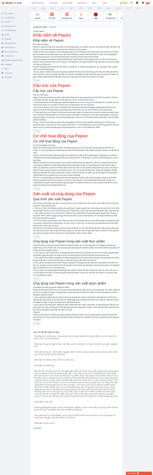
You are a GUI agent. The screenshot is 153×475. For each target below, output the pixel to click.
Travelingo (8, 64)
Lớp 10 (118, 8)
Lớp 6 (81, 8)
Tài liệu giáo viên (9, 26)
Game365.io (82, 3)
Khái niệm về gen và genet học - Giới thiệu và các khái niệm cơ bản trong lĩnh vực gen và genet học (75, 345)
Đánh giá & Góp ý (10, 43)
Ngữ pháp (7, 39)
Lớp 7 (90, 8)
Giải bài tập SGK (37, 3)
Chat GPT (7, 22)
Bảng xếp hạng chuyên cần (13, 60)
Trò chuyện (53, 3)
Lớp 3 (53, 8)
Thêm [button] (104, 3)
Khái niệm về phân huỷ (44, 365)
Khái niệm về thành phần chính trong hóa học (54, 360)
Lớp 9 (109, 8)
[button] (149, 3)
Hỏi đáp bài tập (10, 17)
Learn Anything (9, 47)
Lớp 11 (128, 8)
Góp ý (94, 3)
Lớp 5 (71, 8)
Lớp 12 (138, 8)
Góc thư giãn (67, 3)
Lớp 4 (62, 8)
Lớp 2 (43, 8)
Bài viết (6, 35)
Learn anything (40, 27)
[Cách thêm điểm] (127, 3)
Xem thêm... (38, 428)
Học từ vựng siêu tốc (11, 52)
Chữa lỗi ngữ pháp (10, 30)
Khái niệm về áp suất (43, 402)
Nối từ (6, 69)
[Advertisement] (137, 43)
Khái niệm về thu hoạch (44, 423)
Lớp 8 (99, 8)
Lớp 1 (34, 8)
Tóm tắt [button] (36, 80)
